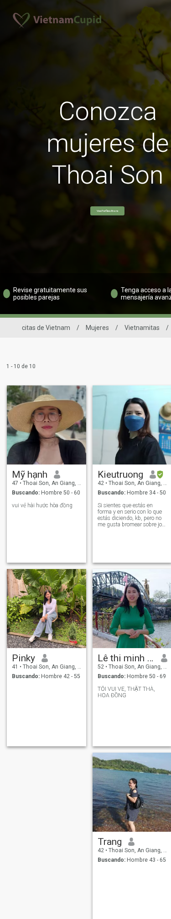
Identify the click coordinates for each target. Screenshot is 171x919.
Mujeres (97, 327)
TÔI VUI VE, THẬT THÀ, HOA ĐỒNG (126, 692)
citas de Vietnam (46, 327)
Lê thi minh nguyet (126, 658)
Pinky (23, 658)
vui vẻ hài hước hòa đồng (42, 505)
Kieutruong (120, 474)
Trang (110, 841)
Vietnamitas (142, 327)
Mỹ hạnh (29, 474)
